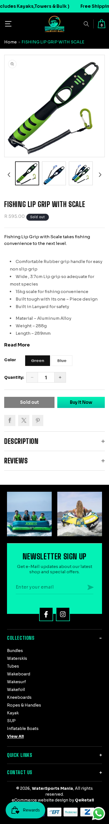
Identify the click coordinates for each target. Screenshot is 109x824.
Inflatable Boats (23, 728)
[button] (8, 23)
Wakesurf (16, 681)
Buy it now (81, 402)
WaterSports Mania (52, 788)
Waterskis (17, 658)
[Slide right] (100, 174)
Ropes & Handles (24, 705)
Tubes (13, 666)
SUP (11, 720)
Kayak (13, 712)
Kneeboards (19, 697)
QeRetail (84, 800)
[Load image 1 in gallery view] (27, 173)
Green (40, 362)
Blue (64, 362)
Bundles (15, 650)
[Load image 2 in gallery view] (54, 173)
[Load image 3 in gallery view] (81, 173)
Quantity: (14, 377)
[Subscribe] (90, 587)
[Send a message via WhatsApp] (98, 813)
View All (15, 736)
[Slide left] (9, 174)
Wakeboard (18, 674)
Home (10, 42)
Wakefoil (16, 689)
